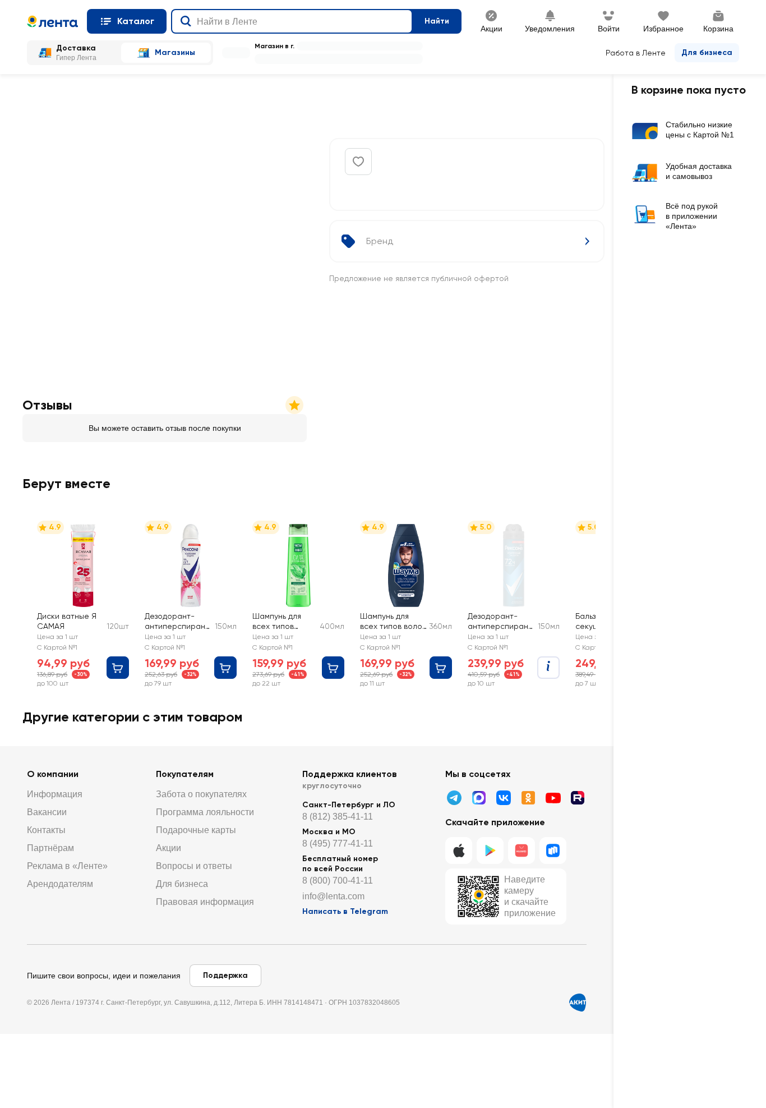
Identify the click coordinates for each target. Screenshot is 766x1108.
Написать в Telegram (345, 911)
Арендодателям (60, 884)
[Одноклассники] (528, 798)
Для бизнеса (706, 52)
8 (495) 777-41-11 (337, 843)
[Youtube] (553, 798)
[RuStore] (552, 850)
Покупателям (185, 774)
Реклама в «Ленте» (67, 866)
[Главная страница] (52, 21)
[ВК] (504, 798)
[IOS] (458, 850)
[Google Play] (490, 850)
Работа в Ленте (636, 52)
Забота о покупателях (201, 794)
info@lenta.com (333, 896)
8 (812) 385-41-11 (337, 816)
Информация (54, 794)
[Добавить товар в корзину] (118, 667)
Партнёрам (50, 848)
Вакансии (47, 812)
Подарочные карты (196, 830)
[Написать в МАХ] (479, 798)
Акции (168, 848)
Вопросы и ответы (194, 866)
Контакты (46, 830)
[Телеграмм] (454, 798)
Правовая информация (205, 902)
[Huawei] (521, 850)
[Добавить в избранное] (358, 161)
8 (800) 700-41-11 (337, 880)
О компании (53, 774)
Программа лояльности (205, 812)
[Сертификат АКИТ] (578, 1003)
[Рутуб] (578, 798)
